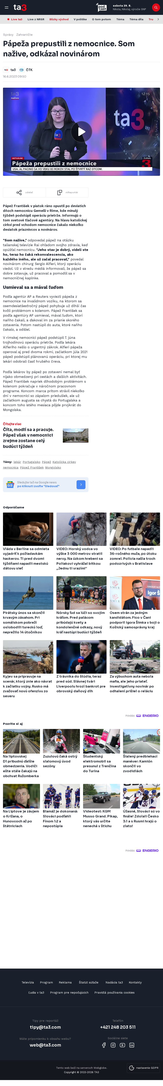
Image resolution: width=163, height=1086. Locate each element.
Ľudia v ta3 (36, 992)
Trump (153, 19)
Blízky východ (59, 19)
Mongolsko (53, 467)
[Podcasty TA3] (101, 7)
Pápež (46, 462)
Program (46, 982)
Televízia (27, 982)
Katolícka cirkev (64, 462)
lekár (17, 462)
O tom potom (101, 19)
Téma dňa (136, 19)
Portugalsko (31, 462)
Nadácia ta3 (114, 982)
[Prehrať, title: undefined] (81, 131)
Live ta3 (16, 19)
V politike (80, 19)
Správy (8, 34)
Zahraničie (24, 34)
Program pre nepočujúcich (69, 992)
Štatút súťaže (88, 982)
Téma (120, 19)
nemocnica (10, 467)
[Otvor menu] (6, 7)
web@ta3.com (45, 1045)
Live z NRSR (36, 19)
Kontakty (135, 982)
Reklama (65, 982)
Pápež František (32, 467)
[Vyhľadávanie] (156, 7)
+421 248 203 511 (118, 1027)
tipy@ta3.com (45, 1027)
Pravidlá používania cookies (114, 992)
